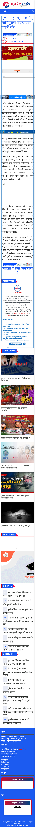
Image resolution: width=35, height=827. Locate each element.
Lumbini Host (23, 825)
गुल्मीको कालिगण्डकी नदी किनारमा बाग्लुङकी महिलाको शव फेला (15, 329)
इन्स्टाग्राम (21, 313)
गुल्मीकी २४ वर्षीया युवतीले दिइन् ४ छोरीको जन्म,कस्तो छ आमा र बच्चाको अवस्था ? (15, 338)
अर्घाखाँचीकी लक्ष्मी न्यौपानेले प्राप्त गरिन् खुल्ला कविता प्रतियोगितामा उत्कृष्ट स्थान (18, 711)
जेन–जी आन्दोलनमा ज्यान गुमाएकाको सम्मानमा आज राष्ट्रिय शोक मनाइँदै (17, 672)
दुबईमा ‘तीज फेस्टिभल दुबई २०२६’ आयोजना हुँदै (15, 438)
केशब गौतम (22, 749)
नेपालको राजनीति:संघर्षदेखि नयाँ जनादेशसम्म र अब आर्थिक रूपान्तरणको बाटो (16, 467)
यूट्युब (8, 315)
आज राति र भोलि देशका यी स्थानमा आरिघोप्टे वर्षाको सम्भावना (17, 334)
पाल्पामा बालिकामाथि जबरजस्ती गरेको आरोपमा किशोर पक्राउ (16, 325)
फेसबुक (16, 313)
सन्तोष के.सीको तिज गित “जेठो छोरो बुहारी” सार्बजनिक (14, 409)
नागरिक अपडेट (17, 292)
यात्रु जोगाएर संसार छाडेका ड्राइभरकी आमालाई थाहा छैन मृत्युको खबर (16, 700)
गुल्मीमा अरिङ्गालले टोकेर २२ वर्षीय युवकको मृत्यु (15, 526)
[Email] (24, 344)
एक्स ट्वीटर (26, 313)
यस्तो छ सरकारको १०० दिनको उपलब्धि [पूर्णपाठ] (17, 341)
